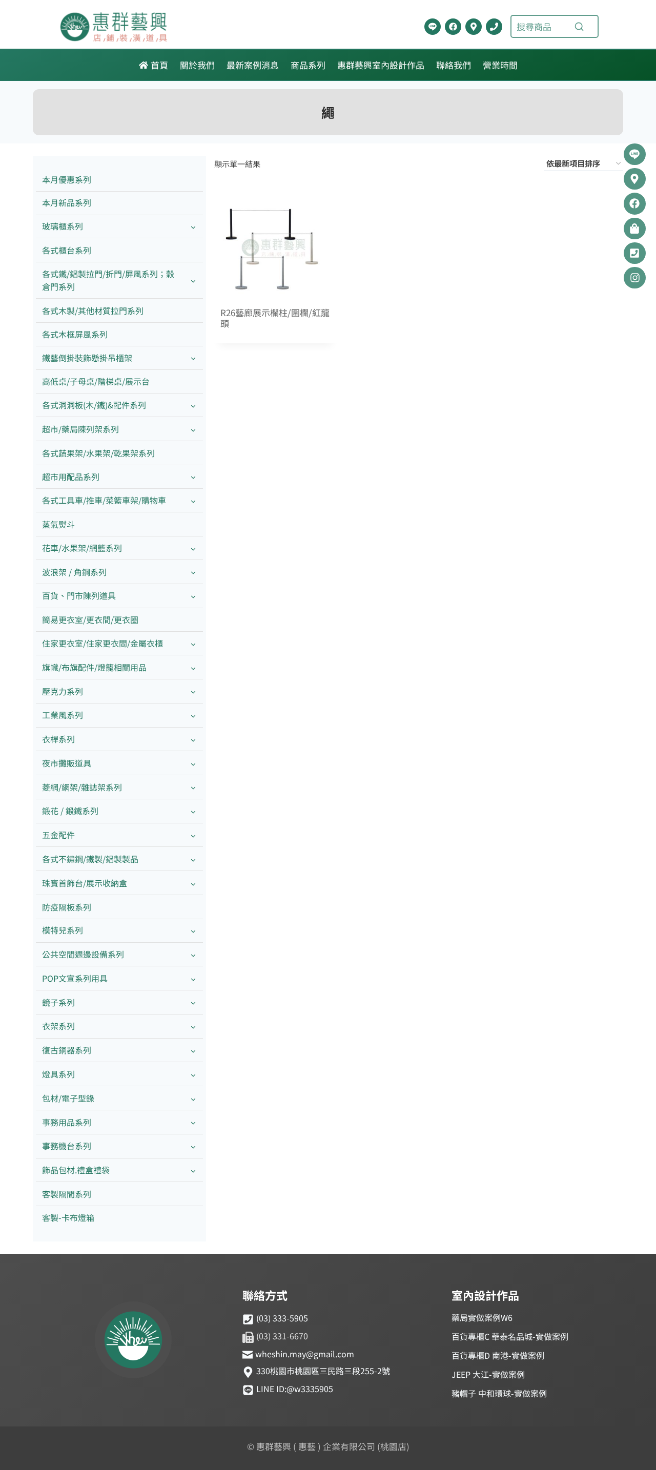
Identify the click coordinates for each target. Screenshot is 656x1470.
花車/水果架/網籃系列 (82, 548)
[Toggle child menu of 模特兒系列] (193, 930)
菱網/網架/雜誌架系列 (82, 787)
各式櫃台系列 (66, 250)
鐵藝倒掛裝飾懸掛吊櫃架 (87, 357)
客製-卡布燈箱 (68, 1217)
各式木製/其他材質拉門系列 (93, 310)
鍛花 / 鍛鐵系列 (70, 810)
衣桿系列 (58, 739)
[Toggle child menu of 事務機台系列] (193, 1146)
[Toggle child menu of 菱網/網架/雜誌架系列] (193, 787)
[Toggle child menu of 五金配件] (193, 835)
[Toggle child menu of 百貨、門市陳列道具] (193, 596)
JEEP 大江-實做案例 (488, 1374)
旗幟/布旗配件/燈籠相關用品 (94, 667)
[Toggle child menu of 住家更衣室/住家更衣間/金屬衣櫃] (193, 643)
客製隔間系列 (66, 1194)
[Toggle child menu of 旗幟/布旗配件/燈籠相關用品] (193, 667)
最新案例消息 (253, 64)
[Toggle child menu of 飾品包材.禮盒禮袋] (193, 1170)
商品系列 (308, 64)
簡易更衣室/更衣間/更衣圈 (90, 619)
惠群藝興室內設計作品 (380, 64)
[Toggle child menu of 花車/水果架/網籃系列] (193, 548)
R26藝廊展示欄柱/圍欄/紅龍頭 (275, 318)
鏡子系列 (58, 1002)
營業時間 (500, 64)
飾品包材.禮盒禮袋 (76, 1170)
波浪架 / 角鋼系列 (74, 572)
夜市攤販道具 (66, 763)
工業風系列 (62, 715)
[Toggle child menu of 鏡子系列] (193, 1002)
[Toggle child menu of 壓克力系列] (193, 691)
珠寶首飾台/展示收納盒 (84, 883)
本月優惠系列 (66, 179)
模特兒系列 (62, 930)
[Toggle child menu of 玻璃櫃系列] (193, 226)
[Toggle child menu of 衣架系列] (193, 1026)
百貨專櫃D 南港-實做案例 (498, 1355)
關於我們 (197, 64)
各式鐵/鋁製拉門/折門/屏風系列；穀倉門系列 (108, 280)
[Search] (579, 26)
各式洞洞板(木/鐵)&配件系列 (94, 405)
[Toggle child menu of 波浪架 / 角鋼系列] (193, 572)
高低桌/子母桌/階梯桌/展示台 (96, 381)
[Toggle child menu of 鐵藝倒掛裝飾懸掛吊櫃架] (193, 357)
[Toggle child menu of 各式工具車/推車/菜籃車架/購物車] (193, 500)
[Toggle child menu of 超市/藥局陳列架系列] (193, 429)
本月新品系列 (66, 202)
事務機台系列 (66, 1146)
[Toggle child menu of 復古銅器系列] (193, 1050)
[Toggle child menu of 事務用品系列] (193, 1122)
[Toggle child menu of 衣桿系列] (193, 739)
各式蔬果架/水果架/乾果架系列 (98, 453)
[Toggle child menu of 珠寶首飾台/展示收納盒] (193, 883)
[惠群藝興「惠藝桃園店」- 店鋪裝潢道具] (432, 26)
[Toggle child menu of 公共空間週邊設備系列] (193, 954)
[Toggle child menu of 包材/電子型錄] (193, 1098)
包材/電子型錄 (68, 1098)
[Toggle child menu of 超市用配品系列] (193, 476)
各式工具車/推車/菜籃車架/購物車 (104, 500)
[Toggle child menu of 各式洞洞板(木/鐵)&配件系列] (193, 405)
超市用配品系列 (70, 476)
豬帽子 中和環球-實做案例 (499, 1393)
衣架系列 (58, 1026)
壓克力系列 (62, 691)
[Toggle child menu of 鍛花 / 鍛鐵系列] (193, 811)
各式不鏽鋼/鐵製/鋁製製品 (90, 859)
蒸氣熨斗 (58, 524)
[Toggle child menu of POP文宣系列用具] (193, 978)
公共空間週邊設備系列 (83, 954)
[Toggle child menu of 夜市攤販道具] (193, 763)
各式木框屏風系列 (75, 334)
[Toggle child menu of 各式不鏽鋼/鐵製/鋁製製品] (193, 859)
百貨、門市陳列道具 (79, 595)
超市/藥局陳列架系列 (80, 429)
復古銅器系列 (66, 1050)
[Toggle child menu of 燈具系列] (193, 1074)
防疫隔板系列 (66, 907)
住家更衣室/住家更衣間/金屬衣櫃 (102, 643)
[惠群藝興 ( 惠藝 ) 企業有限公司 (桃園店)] (133, 1341)
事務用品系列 (66, 1122)
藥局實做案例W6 (482, 1317)
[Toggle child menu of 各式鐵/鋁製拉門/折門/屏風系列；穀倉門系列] (193, 280)
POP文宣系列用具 (75, 978)
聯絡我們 (453, 64)
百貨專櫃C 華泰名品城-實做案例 (510, 1336)
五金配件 (58, 835)
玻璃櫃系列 (62, 226)
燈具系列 (58, 1074)
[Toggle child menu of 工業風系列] (193, 715)
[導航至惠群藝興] (473, 26)
